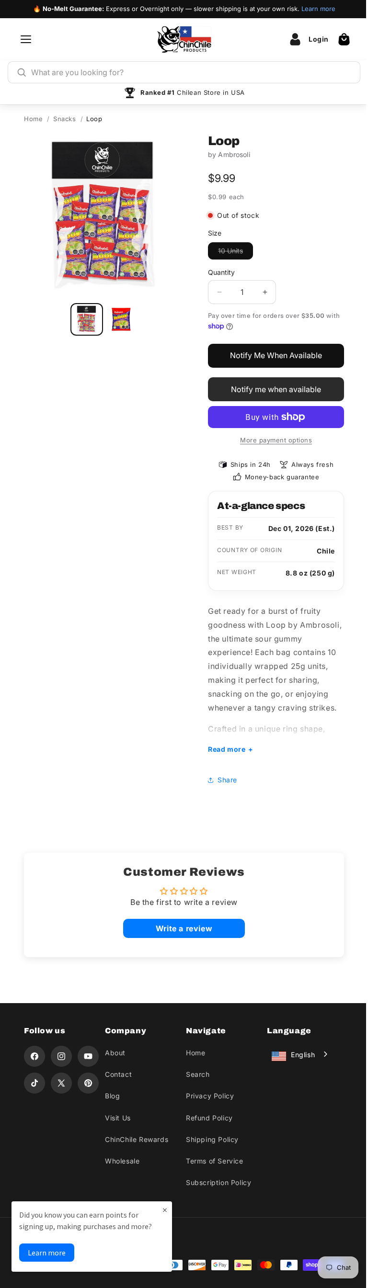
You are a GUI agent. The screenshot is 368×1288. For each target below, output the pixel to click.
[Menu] (25, 39)
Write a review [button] (180, 928)
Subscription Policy (215, 1182)
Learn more (318, 8)
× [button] (164, 1210)
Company (123, 1031)
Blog (110, 1096)
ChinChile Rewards (134, 1139)
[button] (344, 39)
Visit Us (116, 1118)
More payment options (276, 440)
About (113, 1053)
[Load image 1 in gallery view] (86, 319)
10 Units (235, 253)
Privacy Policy (206, 1096)
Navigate (203, 1031)
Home (33, 119)
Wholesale (120, 1161)
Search (195, 1074)
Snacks (64, 119)
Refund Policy (206, 1118)
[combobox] (191, 72)
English (298, 1055)
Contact (116, 1074)
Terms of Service (211, 1161)
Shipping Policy (209, 1139)
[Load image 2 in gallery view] (121, 319)
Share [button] (224, 780)
